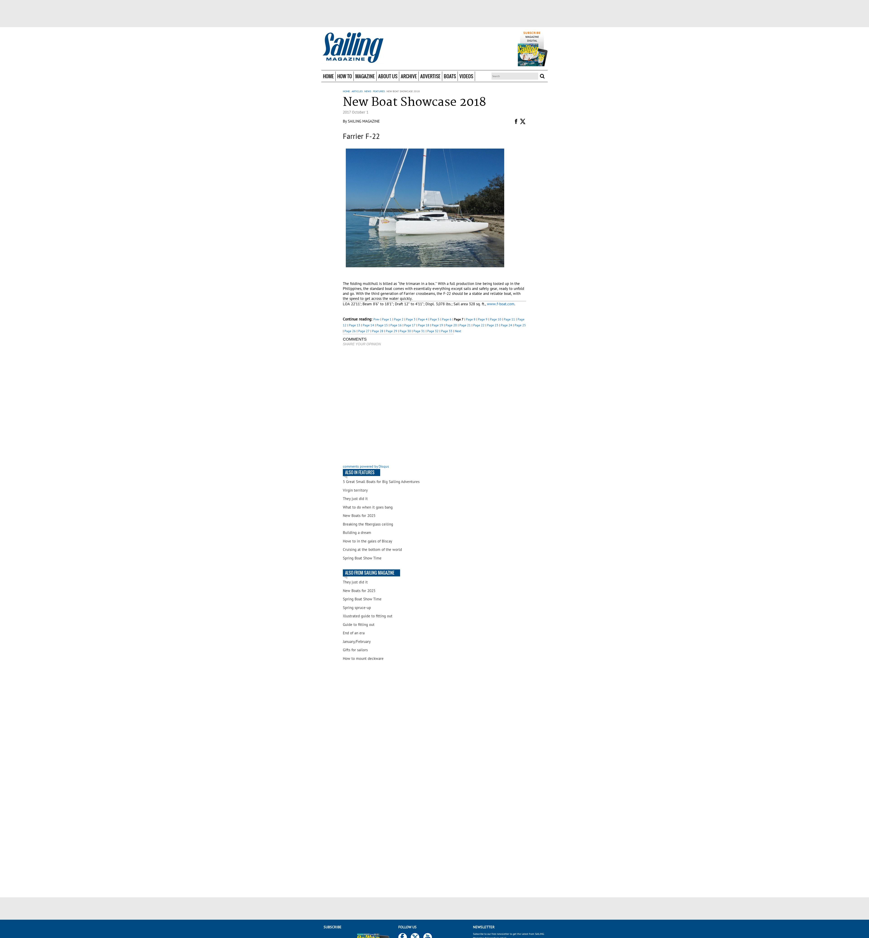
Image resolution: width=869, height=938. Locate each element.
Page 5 (434, 319)
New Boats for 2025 (359, 515)
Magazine (365, 76)
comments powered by (366, 466)
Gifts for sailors (355, 649)
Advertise (430, 76)
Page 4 (422, 319)
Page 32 (433, 331)
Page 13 (354, 325)
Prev (376, 319)
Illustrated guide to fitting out (367, 615)
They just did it (355, 498)
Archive (409, 76)
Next (458, 331)
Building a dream (357, 532)
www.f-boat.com (500, 303)
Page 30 (405, 331)
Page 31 (419, 331)
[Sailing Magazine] (352, 48)
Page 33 (446, 331)
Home (328, 76)
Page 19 (437, 325)
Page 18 (423, 325)
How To (344, 76)
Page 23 (492, 325)
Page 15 (382, 325)
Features (379, 91)
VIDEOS (466, 76)
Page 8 (470, 319)
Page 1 (387, 319)
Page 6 (446, 319)
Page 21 (465, 325)
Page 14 (368, 325)
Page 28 (377, 331)
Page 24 (506, 325)
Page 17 (409, 325)
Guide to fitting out (359, 624)
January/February (357, 641)
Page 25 (520, 325)
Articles (357, 91)
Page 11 (509, 319)
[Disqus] (398, 405)
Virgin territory (355, 490)
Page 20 (451, 325)
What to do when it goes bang (368, 507)
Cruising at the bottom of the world (372, 549)
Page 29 (391, 331)
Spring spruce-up (357, 607)
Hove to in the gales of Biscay (367, 541)
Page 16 (396, 325)
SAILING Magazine (364, 121)
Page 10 (495, 319)
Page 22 (479, 325)
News (367, 91)
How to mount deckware (363, 658)
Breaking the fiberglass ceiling (368, 524)
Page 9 (482, 319)
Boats (450, 76)
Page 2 (398, 319)
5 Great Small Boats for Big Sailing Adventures (381, 481)
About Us (387, 76)
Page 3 (410, 319)
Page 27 (364, 331)
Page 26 (350, 331)
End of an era (354, 632)
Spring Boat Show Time (362, 558)
